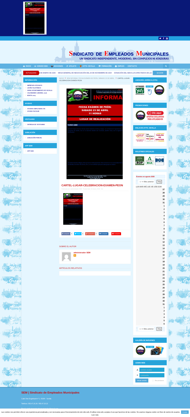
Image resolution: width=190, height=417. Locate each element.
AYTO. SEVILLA (89, 66)
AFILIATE (72, 66)
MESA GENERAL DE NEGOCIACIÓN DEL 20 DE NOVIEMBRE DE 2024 (67, 73)
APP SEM (30, 151)
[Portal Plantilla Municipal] (140, 137)
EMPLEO (121, 66)
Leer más (95, 415)
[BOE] (159, 160)
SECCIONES (58, 66)
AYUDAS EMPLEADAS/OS (36, 109)
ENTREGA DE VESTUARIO (36, 125)
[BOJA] (150, 160)
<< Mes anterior (148, 182)
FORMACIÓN (107, 66)
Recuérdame (159, 380)
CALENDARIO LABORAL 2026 (37, 93)
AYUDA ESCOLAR (33, 111)
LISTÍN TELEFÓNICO (34, 88)
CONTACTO (132, 66)
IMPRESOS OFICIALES (34, 85)
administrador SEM (76, 189)
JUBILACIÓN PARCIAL (34, 138)
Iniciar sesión (142, 380)
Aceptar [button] (184, 412)
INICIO (28, 66)
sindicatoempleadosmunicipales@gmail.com (42, 408)
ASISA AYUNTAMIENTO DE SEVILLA (39, 90)
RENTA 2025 (31, 95)
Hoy (159, 182)
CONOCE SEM (42, 66)
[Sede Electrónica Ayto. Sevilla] (150, 137)
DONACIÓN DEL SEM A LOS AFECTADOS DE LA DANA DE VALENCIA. (123, 73)
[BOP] (140, 160)
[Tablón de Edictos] (159, 137)
